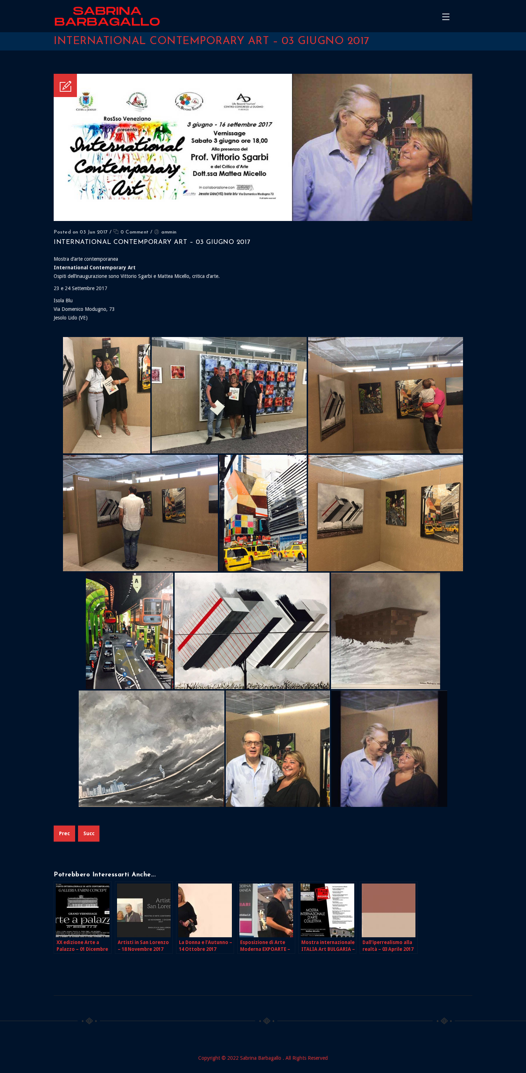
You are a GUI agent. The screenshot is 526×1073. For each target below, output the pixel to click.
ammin (169, 232)
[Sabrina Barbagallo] (107, 16)
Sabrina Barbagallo (261, 1058)
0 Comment (134, 232)
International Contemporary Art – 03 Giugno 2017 (152, 242)
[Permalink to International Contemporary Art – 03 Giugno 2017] (263, 219)
